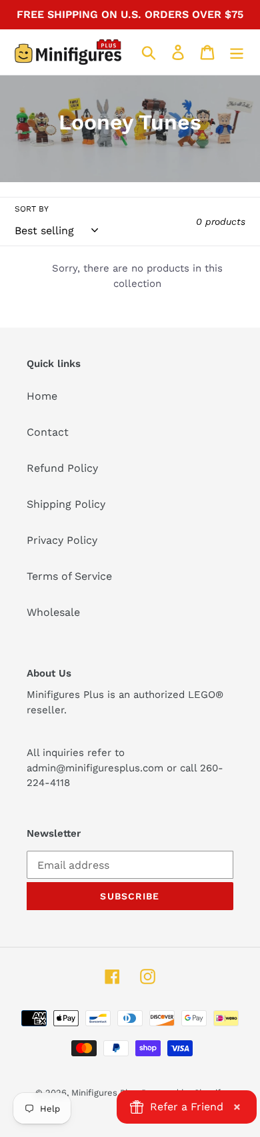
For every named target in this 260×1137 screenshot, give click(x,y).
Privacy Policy (62, 540)
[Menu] (236, 52)
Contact (48, 432)
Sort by (32, 209)
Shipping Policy (66, 504)
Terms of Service (69, 576)
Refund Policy (62, 468)
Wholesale (53, 612)
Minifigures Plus (104, 1093)
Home (42, 396)
